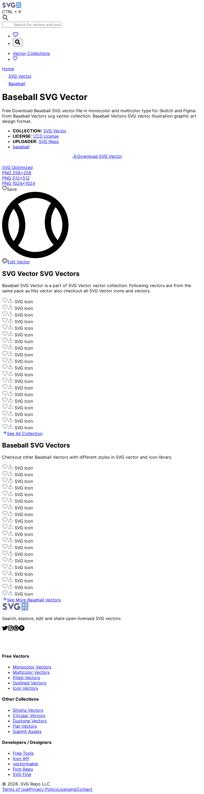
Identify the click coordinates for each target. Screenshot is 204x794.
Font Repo (23, 769)
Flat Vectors (25, 726)
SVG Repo (49, 141)
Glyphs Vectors (28, 710)
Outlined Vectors (29, 682)
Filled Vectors (26, 677)
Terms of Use (15, 789)
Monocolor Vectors (32, 667)
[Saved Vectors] (15, 35)
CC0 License (46, 136)
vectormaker (25, 763)
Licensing (66, 789)
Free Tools (23, 753)
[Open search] (18, 42)
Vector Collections (31, 53)
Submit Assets (27, 731)
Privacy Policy (43, 789)
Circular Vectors (29, 715)
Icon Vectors (25, 688)
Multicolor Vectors (31, 672)
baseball (21, 146)
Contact (84, 789)
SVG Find (22, 774)
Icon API (21, 758)
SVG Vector (54, 130)
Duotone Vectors (30, 720)
